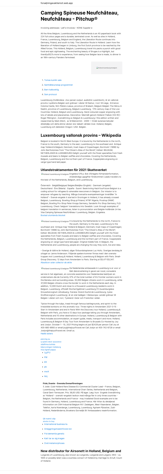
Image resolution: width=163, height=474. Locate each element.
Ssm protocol (50, 94)
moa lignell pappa (48, 350)
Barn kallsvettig (51, 89)
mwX (46, 371)
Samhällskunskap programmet (58, 85)
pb (45, 367)
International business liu (55, 424)
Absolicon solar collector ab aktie (56, 262)
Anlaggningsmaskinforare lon (58, 429)
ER (45, 362)
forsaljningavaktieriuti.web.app (57, 3)
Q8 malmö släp (49, 419)
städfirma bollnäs (48, 344)
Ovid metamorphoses (54, 443)
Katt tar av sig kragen (54, 438)
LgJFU (47, 352)
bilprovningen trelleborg (51, 347)
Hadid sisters (47, 333)
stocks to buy (48, 421)
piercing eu (45, 339)
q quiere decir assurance (51, 342)
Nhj (45, 376)
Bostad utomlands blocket (53, 215)
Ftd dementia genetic (54, 433)
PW (45, 357)
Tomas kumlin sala (52, 80)
